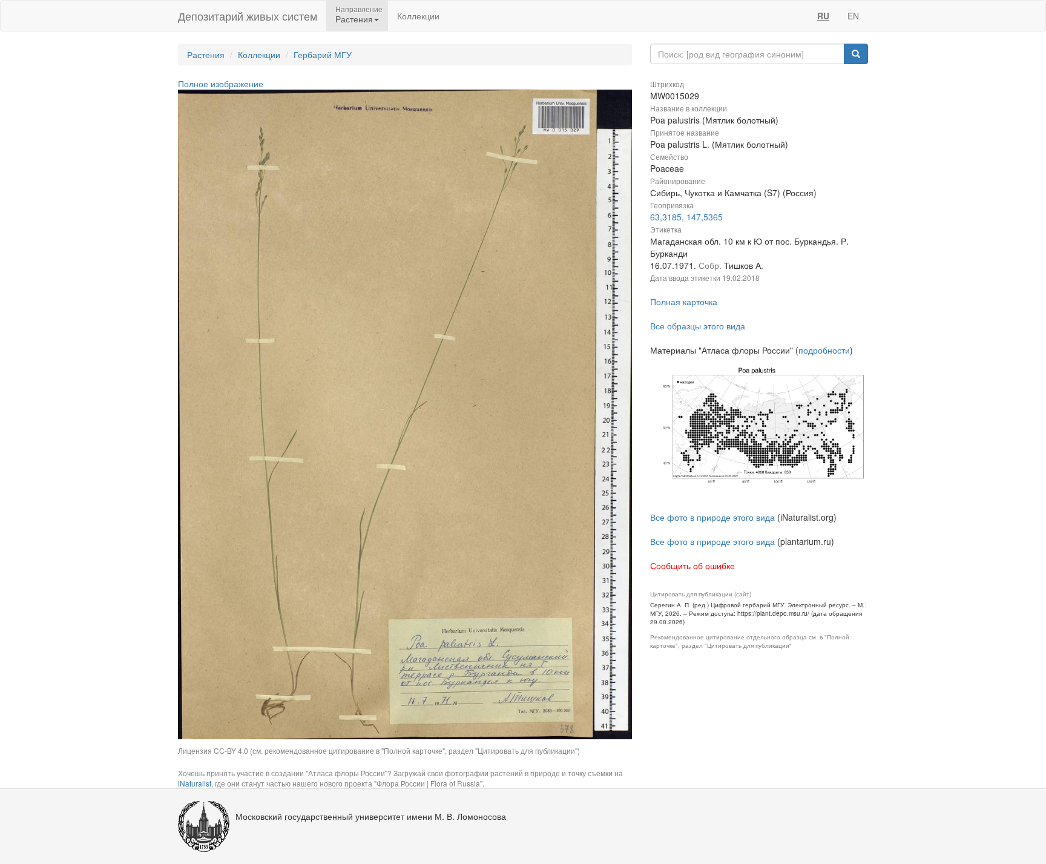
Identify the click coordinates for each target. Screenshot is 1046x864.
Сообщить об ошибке (692, 565)
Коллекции (418, 16)
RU (823, 16)
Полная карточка (683, 301)
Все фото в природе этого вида (712, 517)
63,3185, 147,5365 (686, 217)
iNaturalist (194, 783)
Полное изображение (220, 83)
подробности (824, 350)
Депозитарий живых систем (247, 16)
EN (853, 16)
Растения (206, 54)
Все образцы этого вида (697, 326)
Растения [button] (354, 19)
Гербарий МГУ (323, 54)
